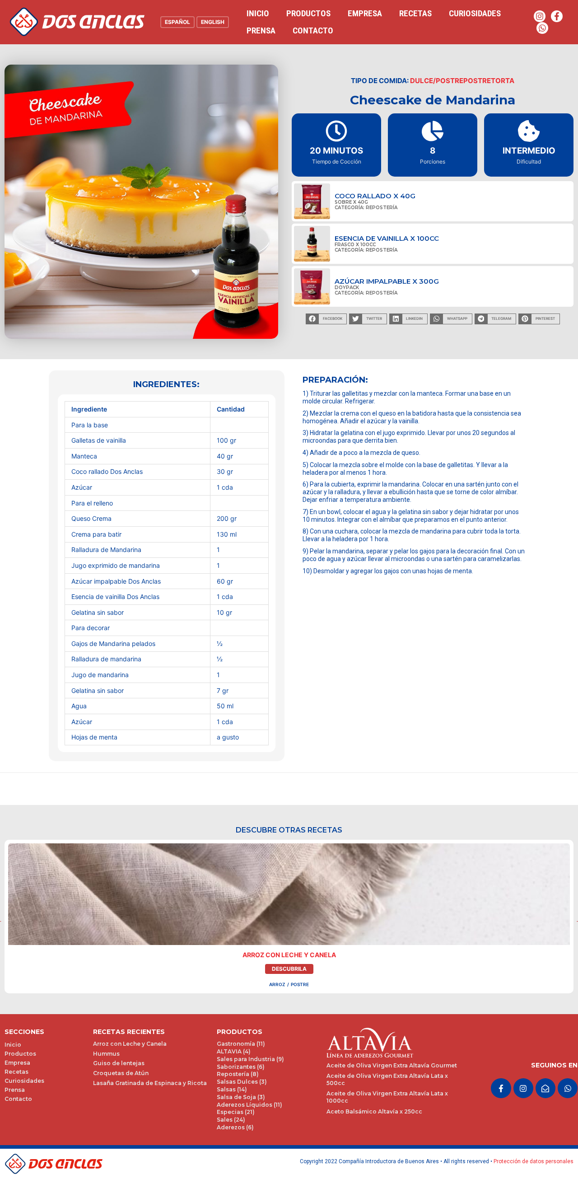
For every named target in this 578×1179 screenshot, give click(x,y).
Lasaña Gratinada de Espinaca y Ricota (150, 1083)
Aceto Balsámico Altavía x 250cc (374, 1111)
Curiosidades (475, 13)
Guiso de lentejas (118, 1063)
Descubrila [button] (289, 968)
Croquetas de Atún (121, 1073)
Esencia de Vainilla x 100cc (387, 238)
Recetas (415, 13)
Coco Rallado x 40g (375, 196)
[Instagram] (539, 16)
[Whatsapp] (542, 28)
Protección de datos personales (533, 1161)
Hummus (106, 1053)
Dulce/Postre (436, 80)
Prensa (261, 30)
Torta (502, 80)
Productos (308, 13)
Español (177, 22)
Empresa (365, 13)
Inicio (258, 13)
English (212, 22)
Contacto (313, 30)
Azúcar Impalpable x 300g (387, 281)
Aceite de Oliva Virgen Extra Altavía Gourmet (391, 1065)
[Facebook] (557, 16)
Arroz (277, 984)
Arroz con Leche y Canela (289, 955)
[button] (326, 318)
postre (477, 80)
